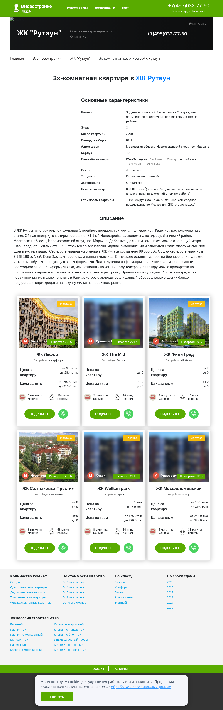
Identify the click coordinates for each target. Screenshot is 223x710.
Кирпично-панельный (69, 629)
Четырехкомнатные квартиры (30, 602)
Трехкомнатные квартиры (28, 597)
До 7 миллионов (73, 592)
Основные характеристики (91, 31)
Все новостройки (47, 58)
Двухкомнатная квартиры (28, 592)
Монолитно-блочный (68, 644)
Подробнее (39, 414)
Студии (15, 582)
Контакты (120, 669)
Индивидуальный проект (71, 639)
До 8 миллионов (73, 597)
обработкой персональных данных (141, 687)
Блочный (16, 624)
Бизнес (119, 592)
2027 (170, 592)
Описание (78, 36)
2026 (170, 587)
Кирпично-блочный (67, 634)
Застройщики (104, 7)
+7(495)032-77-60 (188, 5)
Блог (126, 7)
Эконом (120, 582)
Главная (17, 58)
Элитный (121, 602)
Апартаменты (124, 597)
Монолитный (19, 639)
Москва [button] (26, 10)
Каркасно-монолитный (26, 649)
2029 (170, 602)
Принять (57, 697)
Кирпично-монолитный (26, 634)
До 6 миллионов (73, 587)
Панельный (18, 644)
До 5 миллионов (73, 582)
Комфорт (121, 587)
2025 (170, 582)
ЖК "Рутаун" (80, 58)
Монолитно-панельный (70, 649)
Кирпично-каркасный (69, 624)
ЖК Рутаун (151, 58)
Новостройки (77, 7)
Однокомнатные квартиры (28, 587)
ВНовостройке (33, 8)
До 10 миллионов (74, 602)
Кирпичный (18, 629)
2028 (170, 597)
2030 (170, 607)
